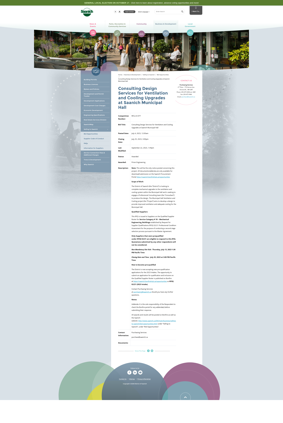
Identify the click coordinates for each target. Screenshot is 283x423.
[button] (115, 11)
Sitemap (132, 379)
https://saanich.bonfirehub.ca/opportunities (153, 177)
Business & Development (132, 75)
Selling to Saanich (149, 75)
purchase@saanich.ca (188, 97)
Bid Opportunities (163, 75)
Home (120, 75)
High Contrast (129, 12)
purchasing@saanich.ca (142, 292)
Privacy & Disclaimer (144, 379)
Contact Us (122, 379)
